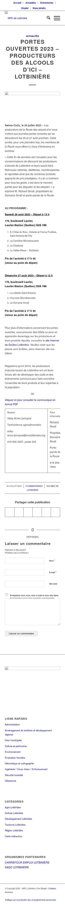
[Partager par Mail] (55, 512)
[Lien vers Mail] (56, 897)
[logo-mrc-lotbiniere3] (27, 18)
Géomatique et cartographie (19, 763)
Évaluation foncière (15, 757)
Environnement (13, 751)
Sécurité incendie (14, 775)
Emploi (24, 8)
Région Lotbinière (14, 830)
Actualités (32, 36)
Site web (53, 583)
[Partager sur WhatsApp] (27, 512)
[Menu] (55, 18)
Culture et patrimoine (16, 746)
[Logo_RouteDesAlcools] (32, 105)
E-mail (53, 572)
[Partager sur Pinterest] (37, 512)
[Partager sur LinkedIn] (46, 512)
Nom (52, 560)
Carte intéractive (13, 836)
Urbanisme (10, 780)
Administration (12, 724)
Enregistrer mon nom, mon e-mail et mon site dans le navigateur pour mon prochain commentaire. (34, 597)
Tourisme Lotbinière (15, 824)
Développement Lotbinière (18, 818)
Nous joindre (39, 8)
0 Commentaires (34, 486)
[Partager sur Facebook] (9, 512)
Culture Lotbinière (14, 813)
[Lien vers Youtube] (51, 897)
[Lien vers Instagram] (40, 897)
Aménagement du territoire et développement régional (28, 732)
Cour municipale (13, 740)
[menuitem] (17, 3)
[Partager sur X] (18, 512)
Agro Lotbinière (13, 807)
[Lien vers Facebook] (35, 897)
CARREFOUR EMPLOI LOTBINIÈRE (27, 862)
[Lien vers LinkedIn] (45, 897)
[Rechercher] (46, 18)
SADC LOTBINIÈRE (17, 867)
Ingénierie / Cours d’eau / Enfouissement (26, 769)
